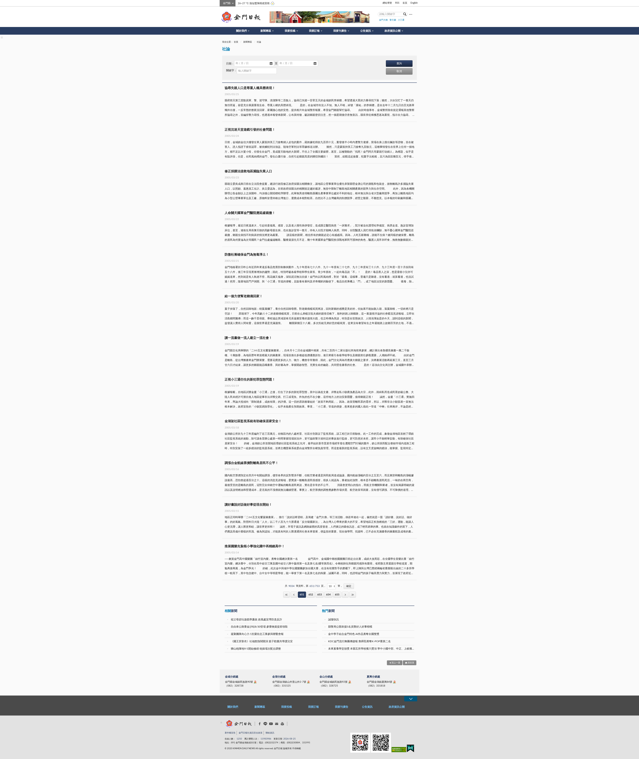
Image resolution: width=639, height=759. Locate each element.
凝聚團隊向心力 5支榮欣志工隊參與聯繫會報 (257, 634)
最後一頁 (352, 595)
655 (337, 594)
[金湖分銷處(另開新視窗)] (308, 682)
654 (328, 594)
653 (319, 594)
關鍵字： (231, 70)
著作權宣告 (230, 733)
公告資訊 (365, 30)
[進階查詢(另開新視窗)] (410, 14)
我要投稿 (290, 30)
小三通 (401, 20)
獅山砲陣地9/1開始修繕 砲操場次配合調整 (256, 648)
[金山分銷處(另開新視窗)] (349, 682)
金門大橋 (383, 20)
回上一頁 (294, 595)
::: (221, 2)
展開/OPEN (410, 698)
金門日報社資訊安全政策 (250, 733)
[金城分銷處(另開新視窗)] (255, 682)
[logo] (240, 17)
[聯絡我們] (277, 724)
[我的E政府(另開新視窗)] (410, 749)
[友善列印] (282, 724)
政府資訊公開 (393, 30)
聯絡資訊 (270, 733)
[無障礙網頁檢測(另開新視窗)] (399, 750)
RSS (397, 3)
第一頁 (286, 595)
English (414, 3)
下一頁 (345, 595)
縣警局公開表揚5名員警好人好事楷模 (350, 626)
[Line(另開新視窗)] (265, 724)
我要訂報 (314, 30)
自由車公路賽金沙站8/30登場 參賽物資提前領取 (259, 626)
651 (302, 594)
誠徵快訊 (333, 619)
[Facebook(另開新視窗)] (260, 724)
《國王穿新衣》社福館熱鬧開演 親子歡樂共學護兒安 (262, 641)
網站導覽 (387, 3)
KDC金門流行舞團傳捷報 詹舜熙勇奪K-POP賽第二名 (359, 641)
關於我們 (241, 30)
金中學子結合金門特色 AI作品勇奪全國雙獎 (353, 634)
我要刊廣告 (340, 30)
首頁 (405, 3)
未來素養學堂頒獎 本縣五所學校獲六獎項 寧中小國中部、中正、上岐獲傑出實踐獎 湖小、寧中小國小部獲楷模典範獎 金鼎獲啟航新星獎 (371, 648)
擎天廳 (393, 20)
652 (311, 594)
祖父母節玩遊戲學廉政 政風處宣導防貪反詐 (256, 619)
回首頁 (411, 663)
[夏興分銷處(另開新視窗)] (394, 682)
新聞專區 (265, 30)
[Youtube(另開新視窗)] (271, 724)
